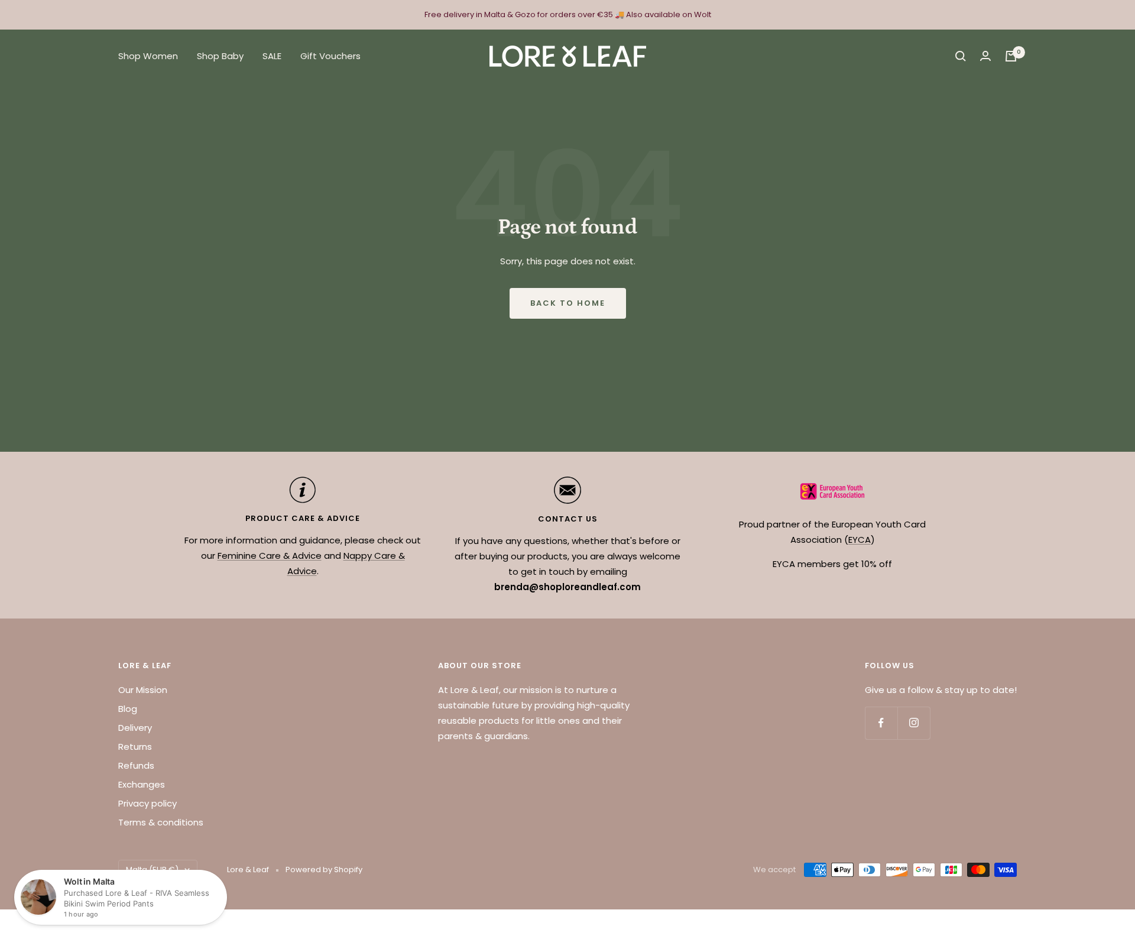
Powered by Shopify (324, 869)
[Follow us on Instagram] (913, 723)
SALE (271, 56)
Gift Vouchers (330, 56)
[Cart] (1011, 56)
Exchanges (141, 784)
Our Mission (142, 690)
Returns (135, 746)
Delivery (135, 727)
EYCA (859, 539)
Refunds (136, 765)
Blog (127, 708)
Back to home (567, 303)
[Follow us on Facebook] (881, 723)
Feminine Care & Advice (270, 555)
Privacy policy (147, 803)
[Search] (960, 56)
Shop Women (148, 56)
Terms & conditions (160, 822)
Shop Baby (220, 56)
